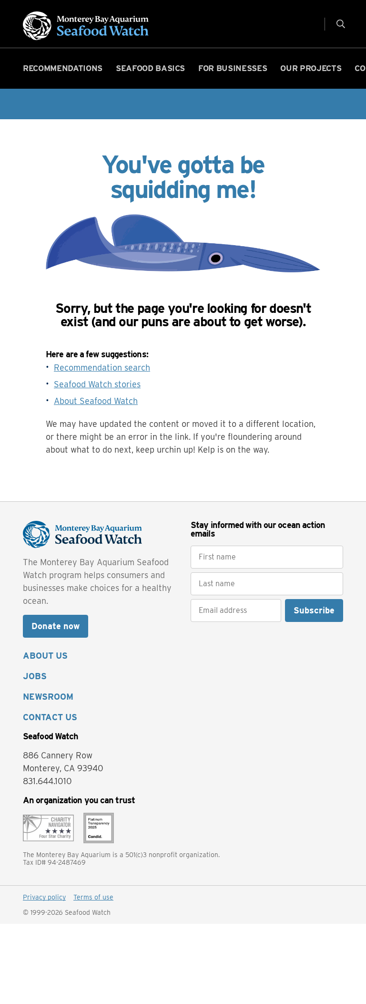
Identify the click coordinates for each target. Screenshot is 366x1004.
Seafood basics (150, 68)
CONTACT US (50, 717)
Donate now (55, 626)
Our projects (310, 68)
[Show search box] (337, 23)
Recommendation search (102, 367)
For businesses (232, 68)
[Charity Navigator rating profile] (48, 827)
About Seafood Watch (96, 401)
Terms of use (93, 897)
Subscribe (314, 610)
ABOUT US (45, 656)
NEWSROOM (48, 697)
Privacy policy (44, 897)
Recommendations (62, 68)
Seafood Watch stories (97, 384)
